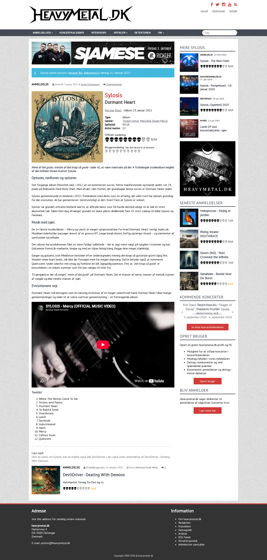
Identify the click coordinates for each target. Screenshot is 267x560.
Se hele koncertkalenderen (207, 327)
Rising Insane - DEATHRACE (210, 234)
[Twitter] (217, 4)
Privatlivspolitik (187, 541)
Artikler (182, 533)
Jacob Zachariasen (90, 84)
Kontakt (233, 11)
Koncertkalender (72, 32)
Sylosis (113, 95)
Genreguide (185, 530)
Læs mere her (207, 410)
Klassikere (184, 526)
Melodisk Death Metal (154, 121)
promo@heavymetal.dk (55, 543)
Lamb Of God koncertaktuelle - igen (213, 128)
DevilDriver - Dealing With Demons (94, 474)
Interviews (98, 32)
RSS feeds (184, 537)
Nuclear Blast (113, 110)
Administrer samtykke (191, 544)
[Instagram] (223, 4)
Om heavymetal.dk (189, 519)
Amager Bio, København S (84, 73)
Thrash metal (130, 121)
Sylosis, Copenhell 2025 (214, 104)
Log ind (204, 11)
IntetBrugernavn (96, 467)
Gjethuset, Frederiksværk (207, 313)
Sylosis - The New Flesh (214, 61)
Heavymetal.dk (81, 15)
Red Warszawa (207, 305)
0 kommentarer (114, 84)
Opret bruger (218, 11)
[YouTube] (229, 4)
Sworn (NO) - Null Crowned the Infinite (214, 255)
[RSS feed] (235, 4)
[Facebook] (212, 4)
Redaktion (184, 522)
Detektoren (142, 32)
